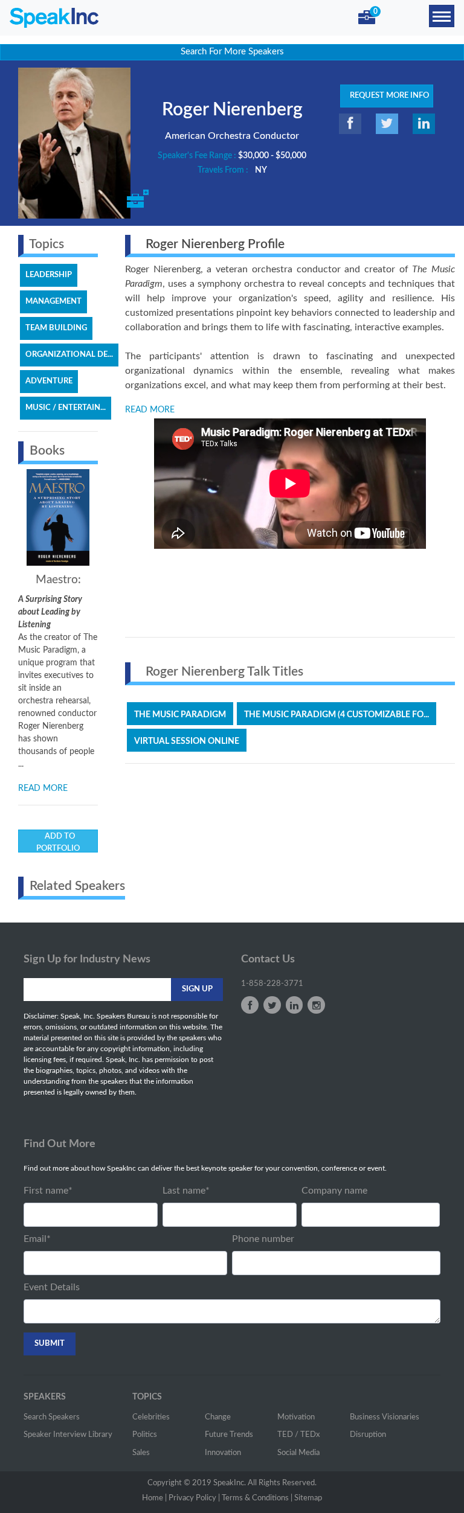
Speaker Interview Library (68, 1435)
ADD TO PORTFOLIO (58, 842)
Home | (154, 1498)
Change (218, 1417)
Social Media (298, 1453)
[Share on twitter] (387, 124)
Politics (144, 1435)
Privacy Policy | (194, 1498)
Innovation (223, 1453)
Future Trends (229, 1435)
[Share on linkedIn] (424, 124)
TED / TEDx (298, 1435)
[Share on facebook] (350, 124)
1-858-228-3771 (272, 984)
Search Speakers (52, 1417)
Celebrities (151, 1417)
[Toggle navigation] (441, 16)
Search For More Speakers (232, 51)
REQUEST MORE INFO (386, 96)
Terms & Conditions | (257, 1498)
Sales (141, 1453)
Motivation (296, 1417)
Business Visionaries (384, 1417)
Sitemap (308, 1498)
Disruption (368, 1435)
